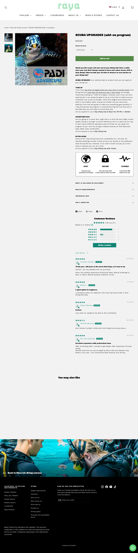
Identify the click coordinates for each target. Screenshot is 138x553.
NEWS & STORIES (93, 15)
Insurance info (82, 196)
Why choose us (36, 501)
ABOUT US (73, 15)
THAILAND (24, 15)
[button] (114, 7)
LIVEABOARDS (57, 15)
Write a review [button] (104, 245)
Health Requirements (85, 189)
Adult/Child (80, 46)
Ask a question (82, 202)
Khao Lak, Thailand (11, 495)
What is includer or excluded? (89, 183)
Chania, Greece (9, 499)
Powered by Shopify (69, 545)
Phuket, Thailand (10, 492)
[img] (80, 259)
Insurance (34, 494)
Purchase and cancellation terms (40, 516)
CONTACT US (112, 15)
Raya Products (9, 509)
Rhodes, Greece (10, 502)
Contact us (35, 508)
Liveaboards (8, 506)
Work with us (35, 504)
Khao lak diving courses (18, 27)
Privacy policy (36, 511)
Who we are (35, 497)
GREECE (40, 15)
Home (6, 27)
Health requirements (38, 490)
